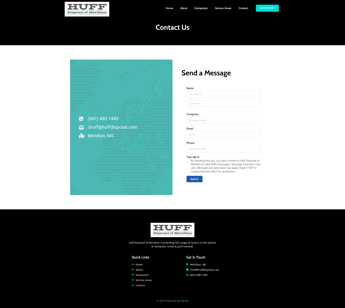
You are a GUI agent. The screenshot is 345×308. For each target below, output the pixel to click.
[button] (267, 8)
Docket (185, 300)
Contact (243, 8)
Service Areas (223, 8)
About (183, 8)
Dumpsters (201, 8)
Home (169, 8)
